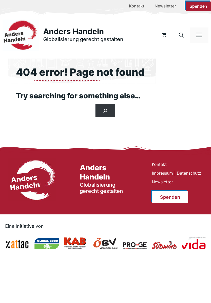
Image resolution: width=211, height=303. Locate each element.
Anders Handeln (73, 31)
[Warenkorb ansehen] (164, 35)
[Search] (105, 110)
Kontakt (136, 5)
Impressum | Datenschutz (176, 173)
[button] (181, 35)
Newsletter (165, 5)
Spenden (198, 6)
